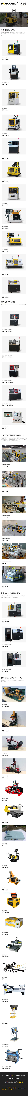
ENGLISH (23, 6)
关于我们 (7, 1075)
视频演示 (18, 1075)
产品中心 (12, 1075)
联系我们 (17, 1078)
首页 (3, 1075)
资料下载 (11, 1078)
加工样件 (23, 1075)
